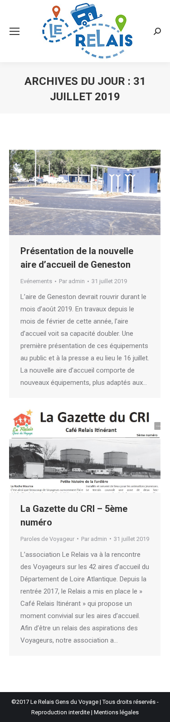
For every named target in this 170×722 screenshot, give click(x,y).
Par (72, 281)
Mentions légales (116, 712)
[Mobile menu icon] (14, 31)
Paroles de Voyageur (47, 538)
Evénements (36, 281)
